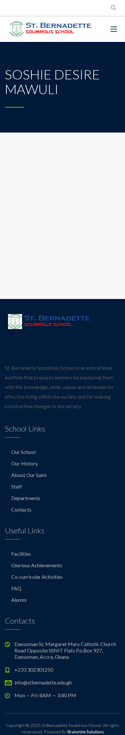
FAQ (16, 588)
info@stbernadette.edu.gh (43, 682)
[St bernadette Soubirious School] (49, 29)
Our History (24, 463)
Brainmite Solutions (86, 731)
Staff (16, 486)
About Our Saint (29, 475)
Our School (23, 452)
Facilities (21, 554)
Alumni (19, 600)
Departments (25, 498)
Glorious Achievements (36, 565)
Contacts (21, 509)
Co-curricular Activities (37, 577)
